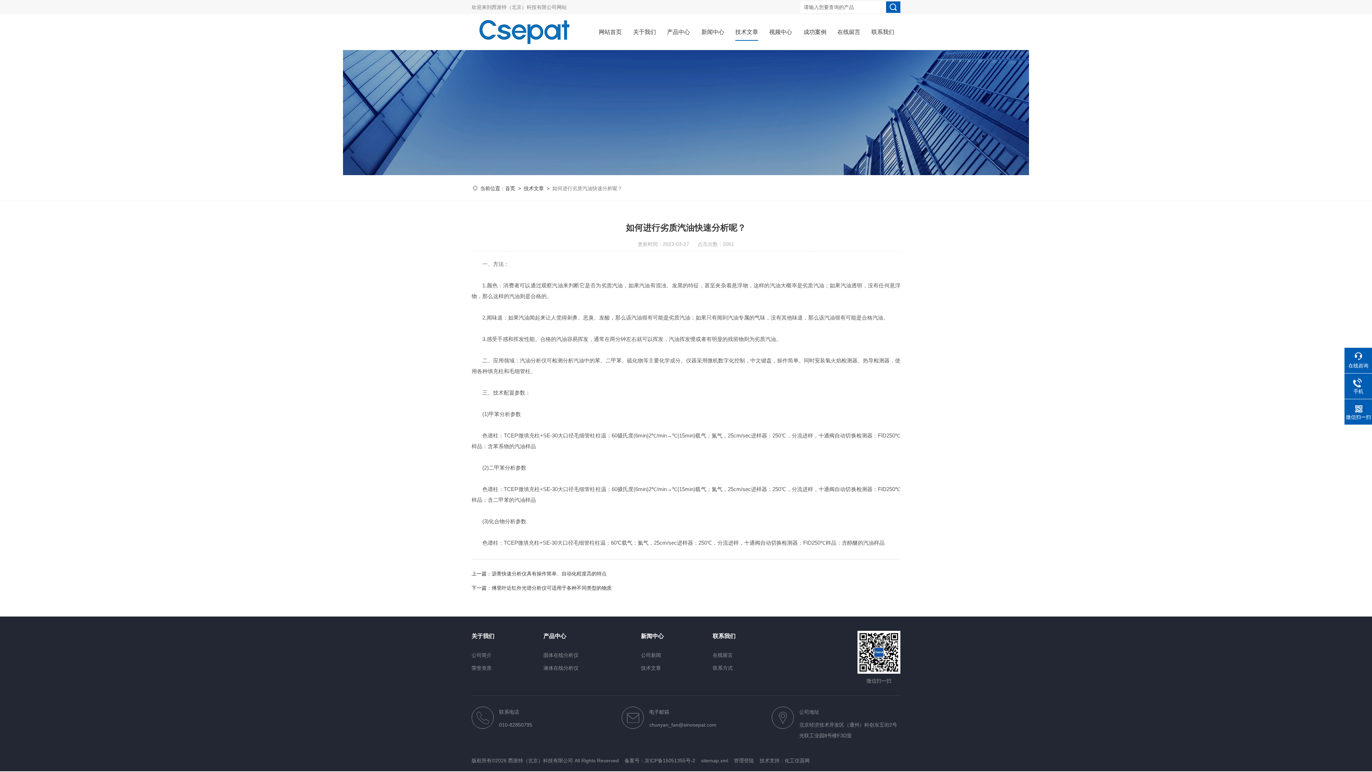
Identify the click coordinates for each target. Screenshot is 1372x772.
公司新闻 (651, 655)
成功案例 (815, 32)
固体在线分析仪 (560, 655)
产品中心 (678, 32)
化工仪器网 (797, 760)
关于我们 (644, 32)
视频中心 (780, 32)
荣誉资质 (482, 668)
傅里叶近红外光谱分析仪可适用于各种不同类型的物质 (552, 588)
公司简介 (482, 655)
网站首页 (610, 32)
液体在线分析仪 (560, 668)
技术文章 (746, 32)
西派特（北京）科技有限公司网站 (529, 7)
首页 (510, 188)
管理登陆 (744, 760)
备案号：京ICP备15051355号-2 (660, 760)
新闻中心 (712, 32)
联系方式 (723, 668)
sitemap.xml (714, 760)
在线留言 (848, 32)
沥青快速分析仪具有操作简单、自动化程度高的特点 (549, 573)
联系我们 (882, 32)
